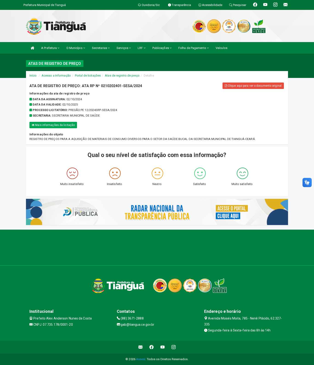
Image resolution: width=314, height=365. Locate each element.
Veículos (221, 48)
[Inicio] (32, 48)
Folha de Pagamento (192, 48)
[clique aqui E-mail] (141, 347)
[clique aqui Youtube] (163, 347)
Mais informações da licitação (54, 125)
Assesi (141, 359)
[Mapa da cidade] (157, 247)
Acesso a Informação (56, 75)
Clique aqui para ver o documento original (254, 85)
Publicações (161, 48)
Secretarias (100, 48)
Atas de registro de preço (122, 75)
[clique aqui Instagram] (174, 347)
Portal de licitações (88, 75)
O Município (74, 48)
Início (33, 75)
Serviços (123, 48)
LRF (140, 48)
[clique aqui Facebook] (152, 347)
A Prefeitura (49, 48)
